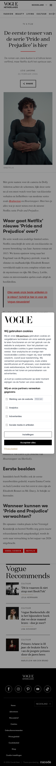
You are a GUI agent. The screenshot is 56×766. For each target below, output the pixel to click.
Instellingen (28, 434)
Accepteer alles (28, 442)
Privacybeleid (10, 448)
